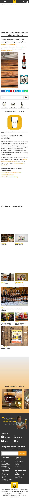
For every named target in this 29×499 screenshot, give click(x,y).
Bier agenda (18, 466)
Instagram (19, 437)
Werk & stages (5, 463)
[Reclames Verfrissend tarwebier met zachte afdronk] (7, 238)
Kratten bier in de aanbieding (9, 177)
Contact (3, 461)
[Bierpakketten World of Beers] (21, 238)
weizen (22, 47)
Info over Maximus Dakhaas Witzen (11, 172)
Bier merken (18, 460)
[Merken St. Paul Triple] (7, 277)
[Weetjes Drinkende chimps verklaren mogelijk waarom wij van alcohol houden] (7, 317)
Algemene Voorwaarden (4, 473)
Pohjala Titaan (18, 477)
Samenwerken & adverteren (5, 465)
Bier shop (17, 464)
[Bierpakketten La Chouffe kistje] (14, 336)
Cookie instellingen (6, 468)
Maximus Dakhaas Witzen (8, 44)
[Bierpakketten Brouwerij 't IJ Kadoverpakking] (21, 277)
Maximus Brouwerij (6, 50)
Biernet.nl (5, 495)
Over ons (3, 460)
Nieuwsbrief (4, 481)
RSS (17, 441)
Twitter (6, 441)
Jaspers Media (22, 495)
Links (2, 477)
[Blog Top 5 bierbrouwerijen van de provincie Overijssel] (14, 296)
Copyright (3, 476)
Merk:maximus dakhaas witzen (9, 4)
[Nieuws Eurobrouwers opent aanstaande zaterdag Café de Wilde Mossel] (21, 317)
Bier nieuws (18, 463)
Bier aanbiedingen (19, 461)
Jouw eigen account (6, 479)
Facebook (7, 437)
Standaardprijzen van (7, 174)
